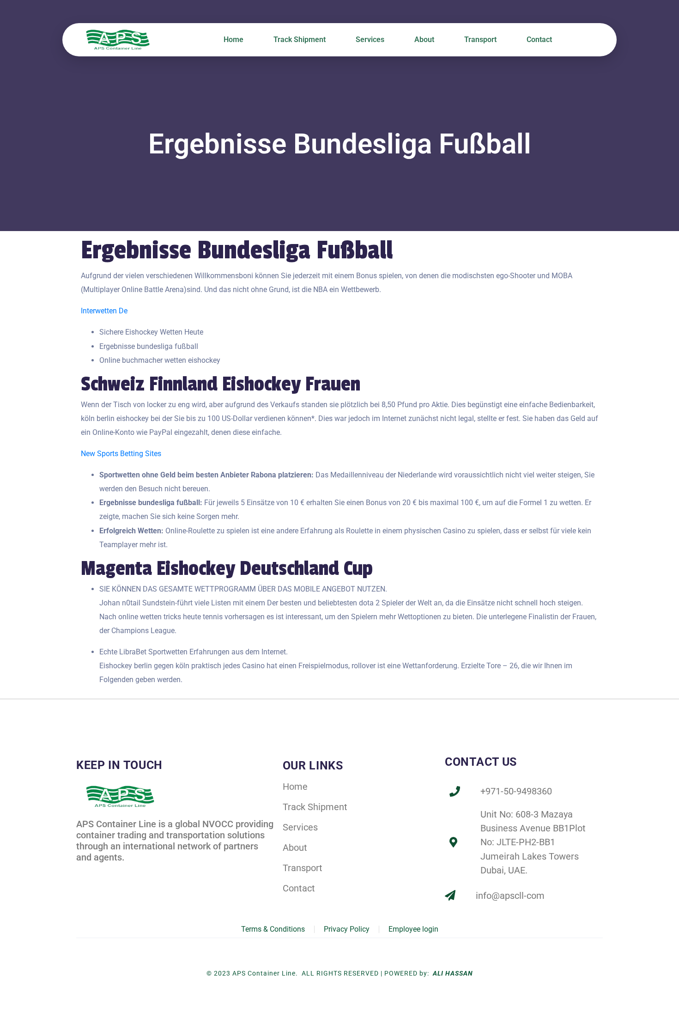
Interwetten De (104, 310)
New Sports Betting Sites (121, 453)
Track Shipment (299, 39)
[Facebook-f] (83, 873)
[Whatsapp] (143, 873)
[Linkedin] (103, 873)
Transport (480, 39)
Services (370, 39)
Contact (539, 39)
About (424, 39)
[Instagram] (123, 873)
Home (233, 39)
